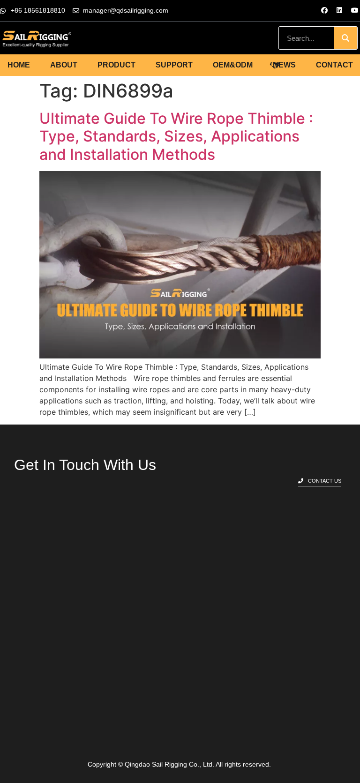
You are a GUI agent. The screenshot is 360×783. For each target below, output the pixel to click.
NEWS (284, 65)
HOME (19, 65)
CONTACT (334, 65)
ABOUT (63, 65)
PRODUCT (116, 65)
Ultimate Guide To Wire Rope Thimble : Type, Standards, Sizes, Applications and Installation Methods (176, 136)
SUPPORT (174, 65)
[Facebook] (324, 10)
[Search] (345, 38)
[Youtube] (355, 10)
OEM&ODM (233, 65)
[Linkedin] (339, 10)
